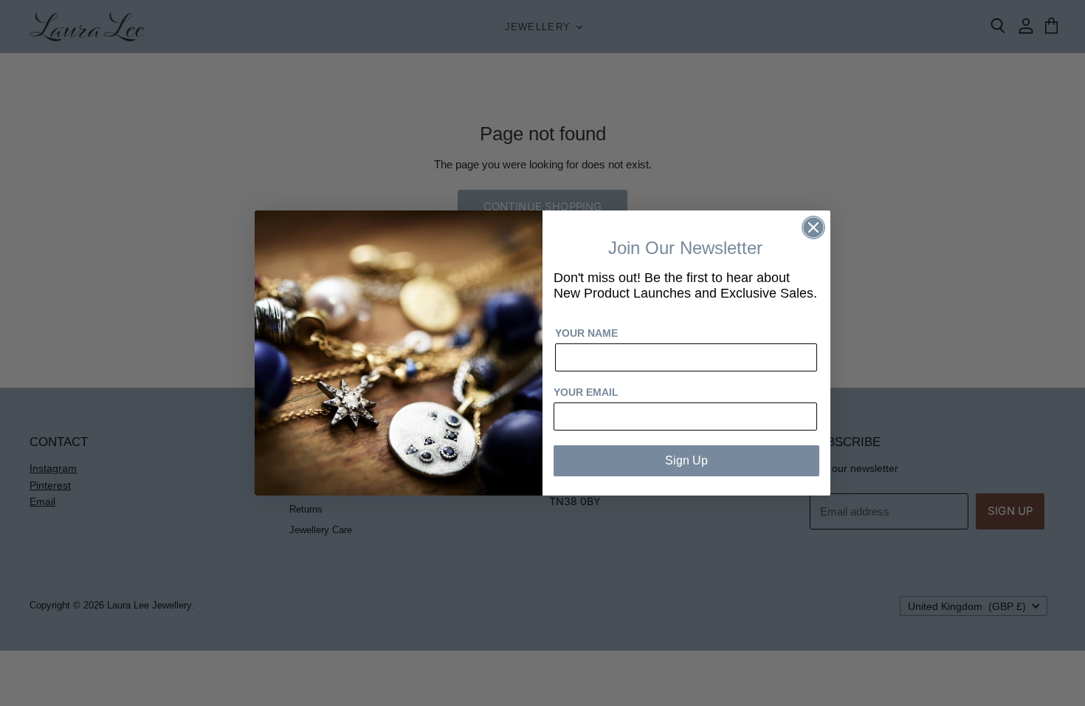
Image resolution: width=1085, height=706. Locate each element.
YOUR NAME (586, 333)
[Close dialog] (813, 227)
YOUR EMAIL (586, 392)
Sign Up (686, 460)
